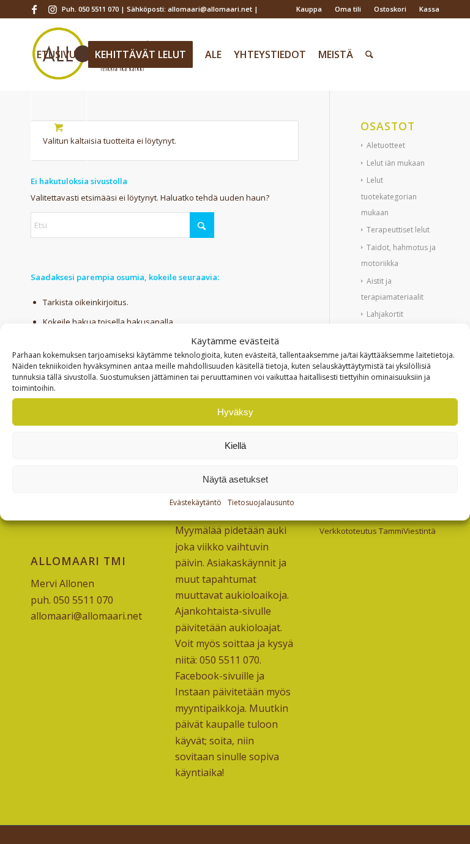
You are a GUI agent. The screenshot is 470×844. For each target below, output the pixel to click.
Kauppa (309, 8)
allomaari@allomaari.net (86, 616)
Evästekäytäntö (196, 503)
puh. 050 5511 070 (72, 600)
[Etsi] (369, 54)
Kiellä (235, 445)
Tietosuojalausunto (261, 503)
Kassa (429, 8)
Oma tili (348, 8)
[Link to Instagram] (52, 9)
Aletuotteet (386, 145)
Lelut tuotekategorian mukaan (389, 196)
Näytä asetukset (235, 479)
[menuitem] (309, 9)
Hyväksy (235, 412)
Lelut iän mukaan (396, 163)
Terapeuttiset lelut (398, 229)
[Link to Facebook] (34, 9)
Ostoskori (390, 8)
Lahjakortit (385, 314)
